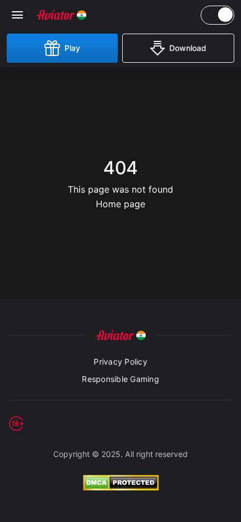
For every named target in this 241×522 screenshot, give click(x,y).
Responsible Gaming (120, 379)
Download (187, 48)
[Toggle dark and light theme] (217, 15)
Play (72, 48)
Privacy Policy (120, 361)
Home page (120, 203)
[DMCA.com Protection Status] (120, 483)
